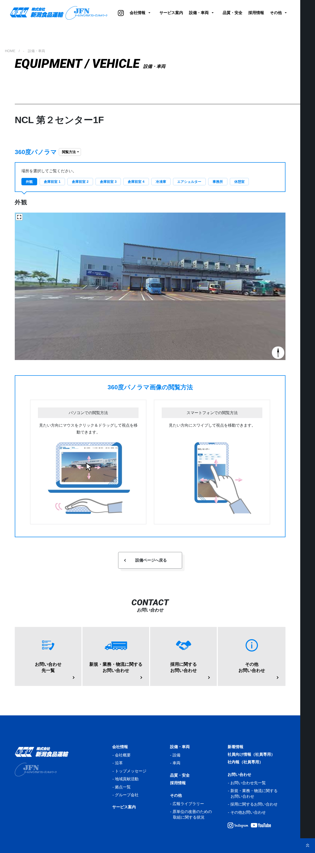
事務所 (218, 182)
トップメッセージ (130, 771)
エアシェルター (189, 182)
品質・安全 (232, 13)
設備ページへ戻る (151, 560)
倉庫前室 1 (52, 182)
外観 (29, 182)
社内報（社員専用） (245, 762)
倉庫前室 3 (108, 182)
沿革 (119, 763)
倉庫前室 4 (136, 182)
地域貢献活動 (127, 779)
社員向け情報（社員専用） (251, 754)
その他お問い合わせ (248, 812)
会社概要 (123, 755)
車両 (176, 763)
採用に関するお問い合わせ (254, 804)
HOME (10, 51)
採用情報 (256, 13)
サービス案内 (171, 13)
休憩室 (239, 182)
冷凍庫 (161, 182)
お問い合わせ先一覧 (248, 783)
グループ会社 (127, 795)
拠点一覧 (123, 787)
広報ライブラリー (188, 804)
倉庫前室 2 (80, 182)
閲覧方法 (69, 152)
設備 (176, 755)
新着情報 (235, 747)
